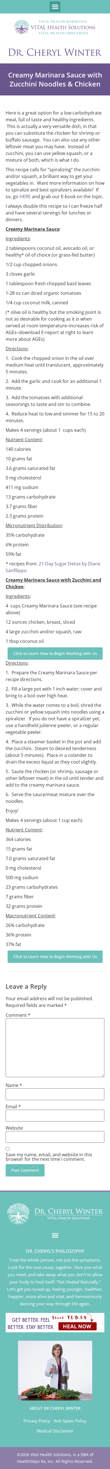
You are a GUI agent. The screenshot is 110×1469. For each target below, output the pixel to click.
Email (13, 1106)
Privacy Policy (36, 1421)
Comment (18, 1015)
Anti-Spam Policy (70, 1421)
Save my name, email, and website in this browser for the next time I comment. (49, 1156)
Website (14, 1128)
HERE (25, 196)
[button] (55, 6)
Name (14, 1085)
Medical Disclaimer (55, 1431)
